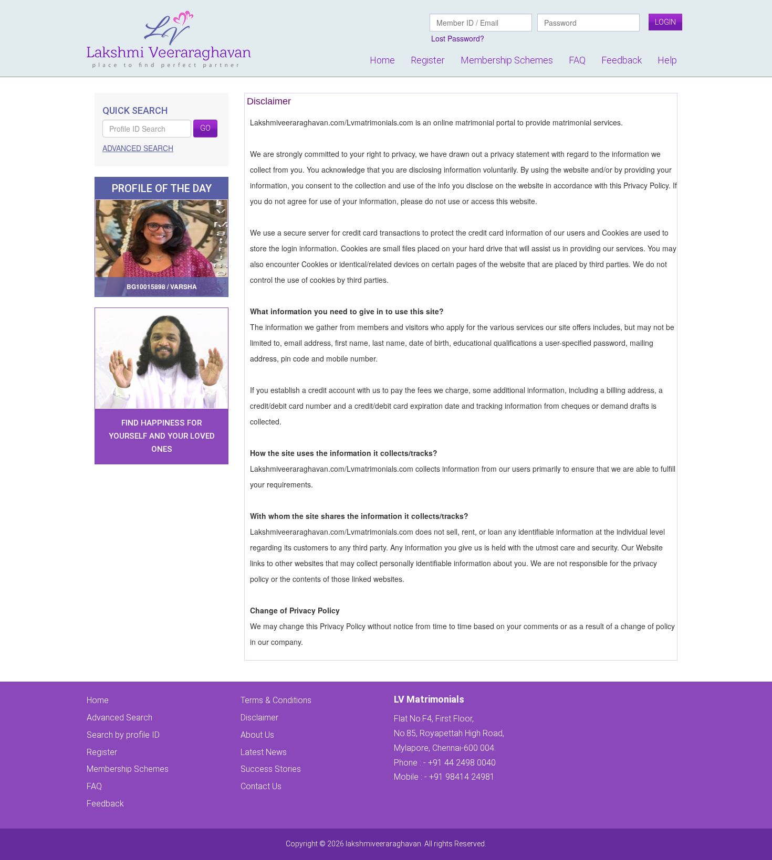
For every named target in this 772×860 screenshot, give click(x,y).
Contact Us (261, 786)
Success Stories (271, 769)
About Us (257, 735)
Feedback (621, 60)
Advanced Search (119, 718)
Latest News (264, 752)
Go (205, 128)
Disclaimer (259, 718)
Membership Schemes (507, 60)
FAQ (577, 60)
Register (428, 60)
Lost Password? (457, 38)
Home (382, 60)
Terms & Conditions (276, 700)
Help (667, 60)
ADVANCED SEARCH (137, 148)
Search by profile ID (123, 735)
